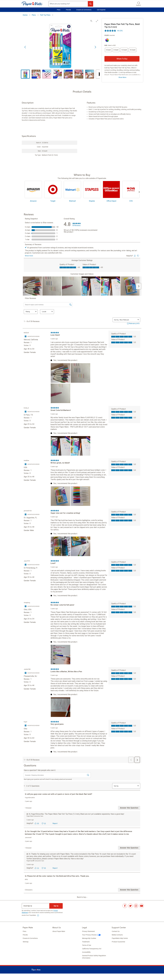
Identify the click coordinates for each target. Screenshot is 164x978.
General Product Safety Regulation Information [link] (94, 957)
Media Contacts (117, 935)
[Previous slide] (25, 47)
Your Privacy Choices (89, 935)
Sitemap (25, 942)
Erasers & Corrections (83, 10)
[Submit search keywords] (90, 4)
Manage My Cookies (89, 938)
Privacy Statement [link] (88, 931)
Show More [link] (122, 77)
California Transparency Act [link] (91, 949)
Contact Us (115, 931)
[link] (38, 915)
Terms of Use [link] (86, 945)
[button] (138, 3)
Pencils (68, 10)
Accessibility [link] (86, 952)
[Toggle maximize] (97, 21)
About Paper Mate (58, 931)
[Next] (139, 192)
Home (25, 15)
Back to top (81, 897)
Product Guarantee (118, 942)
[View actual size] (91, 21)
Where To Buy (122, 59)
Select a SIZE (112, 45)
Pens (58, 10)
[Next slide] (95, 47)
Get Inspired (101, 10)
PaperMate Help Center (120, 938)
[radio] (106, 40)
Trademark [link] (86, 942)
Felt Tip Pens (45, 15)
